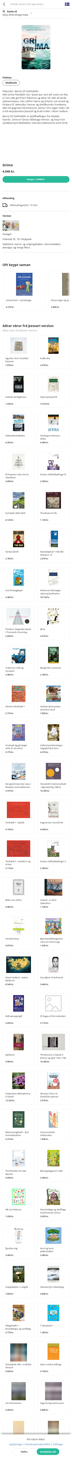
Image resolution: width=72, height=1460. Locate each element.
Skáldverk (11, 82)
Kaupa (36, 179)
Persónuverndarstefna (37, 1444)
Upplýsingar (16, 1444)
